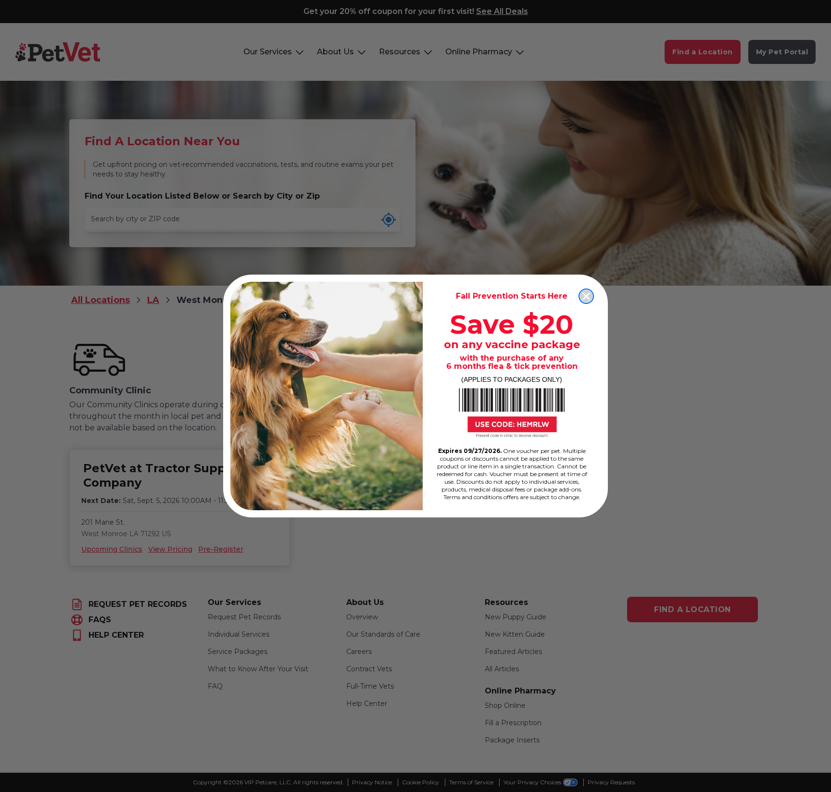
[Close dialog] (586, 296)
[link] (512, 412)
